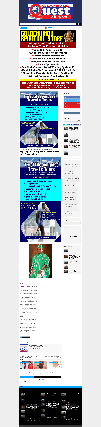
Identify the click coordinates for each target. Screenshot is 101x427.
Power (76, 197)
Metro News (73, 192)
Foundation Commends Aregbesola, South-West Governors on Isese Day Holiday (51, 27)
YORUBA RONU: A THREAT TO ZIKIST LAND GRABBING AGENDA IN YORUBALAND (72, 407)
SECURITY (66, 202)
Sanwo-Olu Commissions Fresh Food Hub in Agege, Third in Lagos (74, 153)
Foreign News (68, 183)
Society (66, 204)
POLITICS (71, 197)
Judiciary (71, 190)
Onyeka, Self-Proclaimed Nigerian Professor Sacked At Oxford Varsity (72, 417)
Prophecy (67, 199)
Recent (66, 124)
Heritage (67, 185)
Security (67, 24)
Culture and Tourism (69, 173)
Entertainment (49, 24)
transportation (68, 213)
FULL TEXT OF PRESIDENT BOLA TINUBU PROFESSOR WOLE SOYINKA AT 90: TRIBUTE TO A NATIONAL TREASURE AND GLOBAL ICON (32, 401)
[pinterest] (76, 387)
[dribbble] (77, 387)
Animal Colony (75, 164)
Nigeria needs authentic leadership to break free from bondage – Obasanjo (52, 415)
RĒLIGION (72, 201)
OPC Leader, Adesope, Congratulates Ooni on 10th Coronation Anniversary (40, 371)
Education (76, 178)
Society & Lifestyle (73, 204)
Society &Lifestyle (69, 206)
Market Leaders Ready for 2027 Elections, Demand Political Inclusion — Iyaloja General (52, 394)
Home (21, 149)
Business (66, 166)
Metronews (67, 194)
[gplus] (74, 387)
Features (25, 24)
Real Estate (73, 199)
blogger (26, 377)
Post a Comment (24, 381)
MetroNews (73, 194)
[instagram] (71, 387)
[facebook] (67, 387)
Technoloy (67, 211)
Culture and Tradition (70, 176)
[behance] (80, 387)
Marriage (67, 192)
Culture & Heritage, (29, 156)
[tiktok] (70, 386)
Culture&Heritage (69, 178)
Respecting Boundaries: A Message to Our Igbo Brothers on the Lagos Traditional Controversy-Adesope (54, 371)
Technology (76, 209)
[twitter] (69, 387)
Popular (72, 124)
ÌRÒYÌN (66, 190)
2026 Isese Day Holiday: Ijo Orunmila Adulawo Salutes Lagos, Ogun (74, 134)
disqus (40, 377)
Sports (66, 209)
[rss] (78, 387)
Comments (78, 124)
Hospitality (75, 187)
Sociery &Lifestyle (74, 202)
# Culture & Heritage (26, 337)
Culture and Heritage (69, 171)
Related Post (23, 359)
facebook (54, 377)
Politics (42, 24)
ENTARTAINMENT (68, 180)
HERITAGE (72, 185)
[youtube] (72, 387)
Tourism (72, 211)
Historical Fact (68, 187)
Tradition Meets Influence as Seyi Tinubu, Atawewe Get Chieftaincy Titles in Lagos (26, 371)
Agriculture (67, 164)
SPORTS (70, 209)
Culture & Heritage (34, 24)
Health (56, 24)
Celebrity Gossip (73, 166)
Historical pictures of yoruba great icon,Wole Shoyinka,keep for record (32, 394)
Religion (66, 201)
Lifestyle (61, 24)
